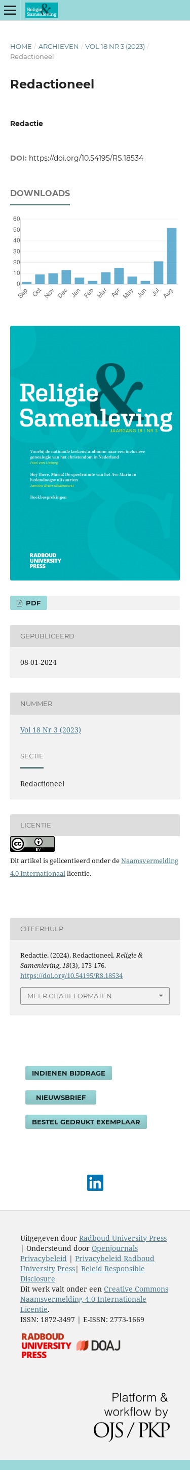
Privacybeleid (43, 1258)
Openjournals (115, 1248)
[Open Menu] (10, 10)
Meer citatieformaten (69, 996)
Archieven (59, 46)
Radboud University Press (123, 1238)
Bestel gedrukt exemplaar (86, 1122)
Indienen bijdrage (68, 1073)
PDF (32, 603)
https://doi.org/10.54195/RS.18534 (86, 158)
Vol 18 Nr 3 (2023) (115, 46)
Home (21, 46)
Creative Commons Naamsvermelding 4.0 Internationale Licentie (94, 1299)
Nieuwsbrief (61, 1097)
